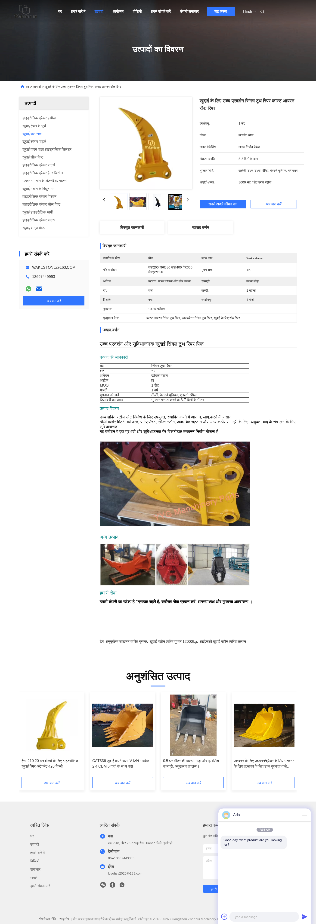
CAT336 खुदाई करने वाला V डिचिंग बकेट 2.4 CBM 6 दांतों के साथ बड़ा (120, 763)
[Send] (304, 917)
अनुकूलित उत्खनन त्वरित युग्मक (126, 641)
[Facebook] (112, 886)
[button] (27, 736)
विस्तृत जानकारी (132, 227)
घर (60, 11)
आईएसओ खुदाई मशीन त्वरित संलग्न (223, 641)
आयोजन (118, 11)
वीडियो (137, 11)
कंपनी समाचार (189, 11)
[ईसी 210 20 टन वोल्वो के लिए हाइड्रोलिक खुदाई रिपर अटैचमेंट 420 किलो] (52, 725)
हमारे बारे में (78, 11)
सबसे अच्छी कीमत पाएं (222, 204)
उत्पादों (99, 11)
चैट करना (220, 11)
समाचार (35, 869)
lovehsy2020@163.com (125, 873)
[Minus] (304, 815)
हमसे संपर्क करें (161, 11)
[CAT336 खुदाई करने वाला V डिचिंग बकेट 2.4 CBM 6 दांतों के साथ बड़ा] (122, 725)
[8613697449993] (122, 886)
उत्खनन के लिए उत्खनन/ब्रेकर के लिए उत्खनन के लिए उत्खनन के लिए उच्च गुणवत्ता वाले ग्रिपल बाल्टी (264, 764)
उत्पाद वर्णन (200, 227)
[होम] (26, 11)
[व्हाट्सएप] (28, 289)
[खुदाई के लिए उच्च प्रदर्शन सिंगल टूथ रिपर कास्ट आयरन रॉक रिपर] (146, 143)
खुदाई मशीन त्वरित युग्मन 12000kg (173, 641)
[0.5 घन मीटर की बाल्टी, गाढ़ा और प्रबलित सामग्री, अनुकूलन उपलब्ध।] (193, 725)
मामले (33, 878)
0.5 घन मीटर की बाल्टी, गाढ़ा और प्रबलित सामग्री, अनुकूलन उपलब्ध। (191, 763)
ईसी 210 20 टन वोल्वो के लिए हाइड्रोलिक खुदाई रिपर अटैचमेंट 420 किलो (50, 763)
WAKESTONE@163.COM (53, 267)
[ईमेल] (39, 289)
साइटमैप (64, 919)
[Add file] (224, 917)
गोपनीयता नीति (47, 919)
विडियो (34, 861)
